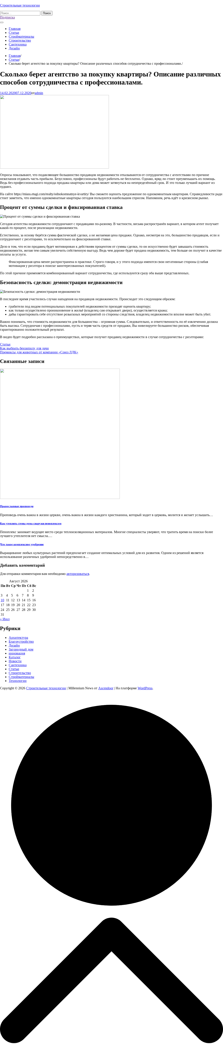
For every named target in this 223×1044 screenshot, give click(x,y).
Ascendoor (105, 688)
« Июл (5, 619)
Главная (14, 29)
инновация (17, 653)
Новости (15, 661)
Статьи (14, 32)
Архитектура (18, 637)
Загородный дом (21, 649)
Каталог (15, 657)
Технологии (18, 681)
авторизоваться (77, 574)
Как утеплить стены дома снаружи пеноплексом (30, 523)
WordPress (145, 688)
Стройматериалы (21, 36)
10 (2, 600)
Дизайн (14, 48)
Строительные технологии (20, 5)
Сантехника (18, 44)
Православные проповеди (16, 506)
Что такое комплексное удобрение (22, 544)
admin (39, 93)
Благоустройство (21, 641)
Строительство (20, 40)
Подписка (7, 17)
